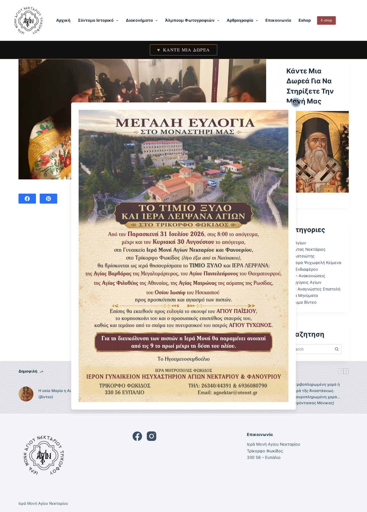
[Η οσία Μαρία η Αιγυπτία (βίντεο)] (25, 393)
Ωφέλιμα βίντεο (301, 302)
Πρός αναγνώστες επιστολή (313, 288)
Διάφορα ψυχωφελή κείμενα (313, 262)
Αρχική (63, 20)
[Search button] (336, 349)
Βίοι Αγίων (296, 242)
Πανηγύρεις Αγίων (303, 282)
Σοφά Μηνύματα (302, 295)
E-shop (326, 20)
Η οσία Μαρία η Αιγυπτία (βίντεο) (60, 393)
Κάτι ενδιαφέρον (302, 269)
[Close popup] (295, 102)
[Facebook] (27, 199)
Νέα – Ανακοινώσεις (305, 275)
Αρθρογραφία (240, 20)
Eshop (305, 20)
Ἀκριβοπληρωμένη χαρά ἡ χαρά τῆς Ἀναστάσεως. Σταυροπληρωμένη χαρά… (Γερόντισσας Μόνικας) (316, 393)
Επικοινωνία (278, 20)
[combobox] (309, 349)
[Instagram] (151, 436)
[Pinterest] (48, 199)
